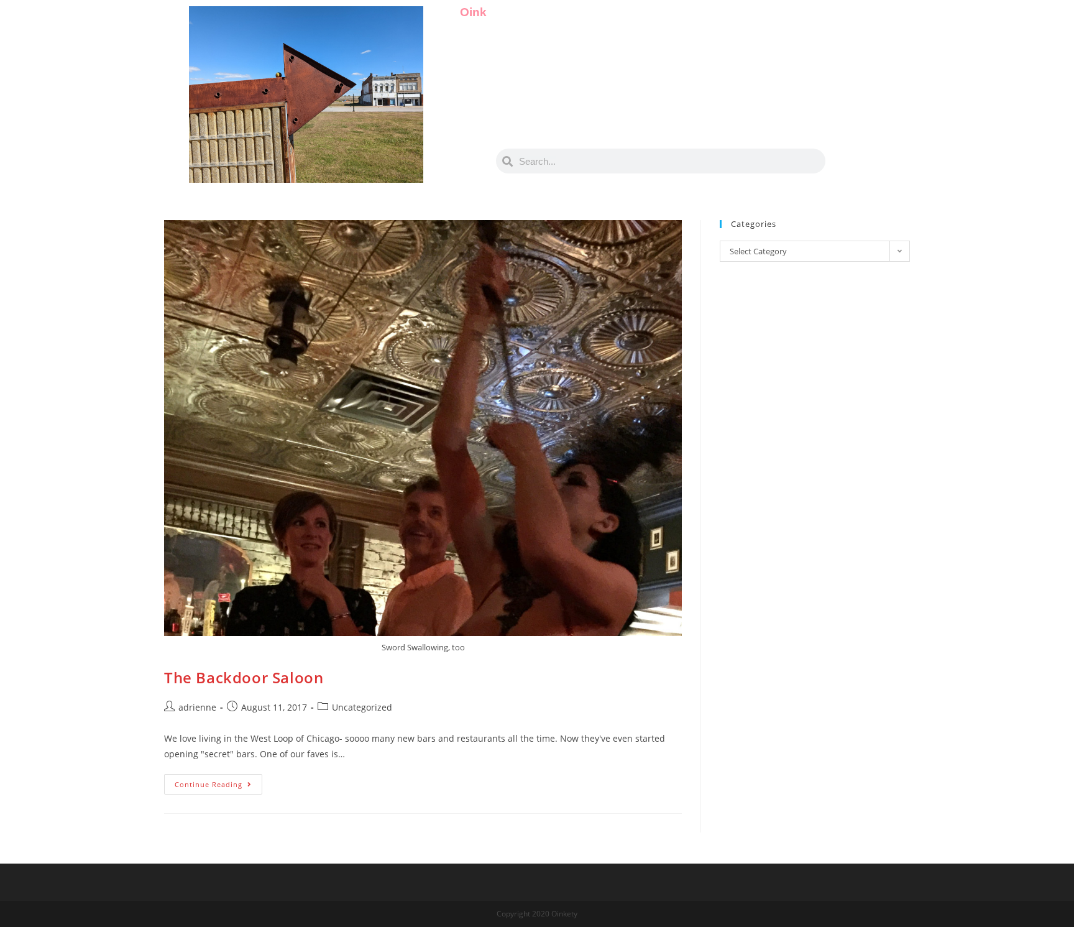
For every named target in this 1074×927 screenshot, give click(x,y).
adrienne (197, 707)
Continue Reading (218, 781)
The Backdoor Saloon (243, 677)
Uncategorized (362, 707)
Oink (473, 12)
